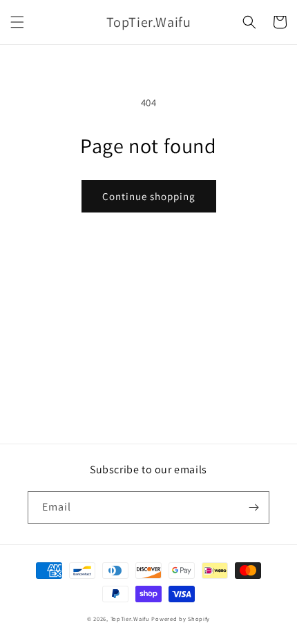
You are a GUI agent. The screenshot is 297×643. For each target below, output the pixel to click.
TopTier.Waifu (130, 618)
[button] (17, 22)
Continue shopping (148, 196)
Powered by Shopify (180, 618)
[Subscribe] (253, 507)
